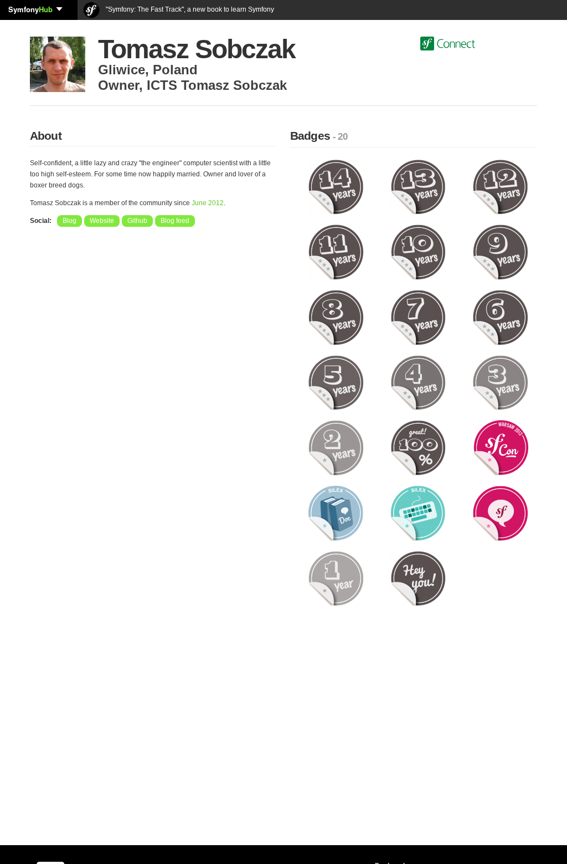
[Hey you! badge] (418, 578)
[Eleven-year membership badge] (335, 252)
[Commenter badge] (500, 513)
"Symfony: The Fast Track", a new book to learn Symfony (189, 9)
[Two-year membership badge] (335, 447)
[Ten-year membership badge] (418, 252)
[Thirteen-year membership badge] (418, 186)
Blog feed (175, 221)
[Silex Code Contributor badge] (418, 513)
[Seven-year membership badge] (418, 317)
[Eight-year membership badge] (335, 317)
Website (102, 221)
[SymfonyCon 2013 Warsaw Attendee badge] (500, 447)
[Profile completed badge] (418, 447)
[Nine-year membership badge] (500, 252)
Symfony (30, 9)
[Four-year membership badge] (418, 382)
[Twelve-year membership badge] (500, 186)
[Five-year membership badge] (335, 382)
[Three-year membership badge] (500, 382)
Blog (69, 221)
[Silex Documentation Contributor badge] (335, 513)
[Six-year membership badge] (500, 317)
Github (137, 221)
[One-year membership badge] (335, 578)
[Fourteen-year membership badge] (335, 186)
